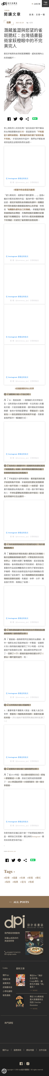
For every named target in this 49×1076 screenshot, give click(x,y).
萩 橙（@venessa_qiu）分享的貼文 (24, 182)
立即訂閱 (37, 4)
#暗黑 (15, 882)
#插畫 (14, 878)
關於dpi (6, 975)
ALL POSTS (21, 902)
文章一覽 (40, 15)
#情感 (31, 882)
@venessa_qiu (12, 851)
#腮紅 (38, 878)
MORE (35, 990)
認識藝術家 (7, 987)
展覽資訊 (6, 983)
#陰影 (7, 882)
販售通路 (6, 995)
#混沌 (23, 882)
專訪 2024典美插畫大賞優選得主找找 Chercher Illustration (37, 1001)
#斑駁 (30, 878)
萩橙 (22, 132)
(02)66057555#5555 (13, 952)
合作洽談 (43, 1050)
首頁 (31, 15)
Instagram (36, 837)
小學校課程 (7, 991)
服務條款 (17, 1050)
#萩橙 (7, 878)
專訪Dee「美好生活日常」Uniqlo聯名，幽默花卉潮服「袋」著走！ (37, 981)
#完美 (22, 878)
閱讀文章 (6, 979)
